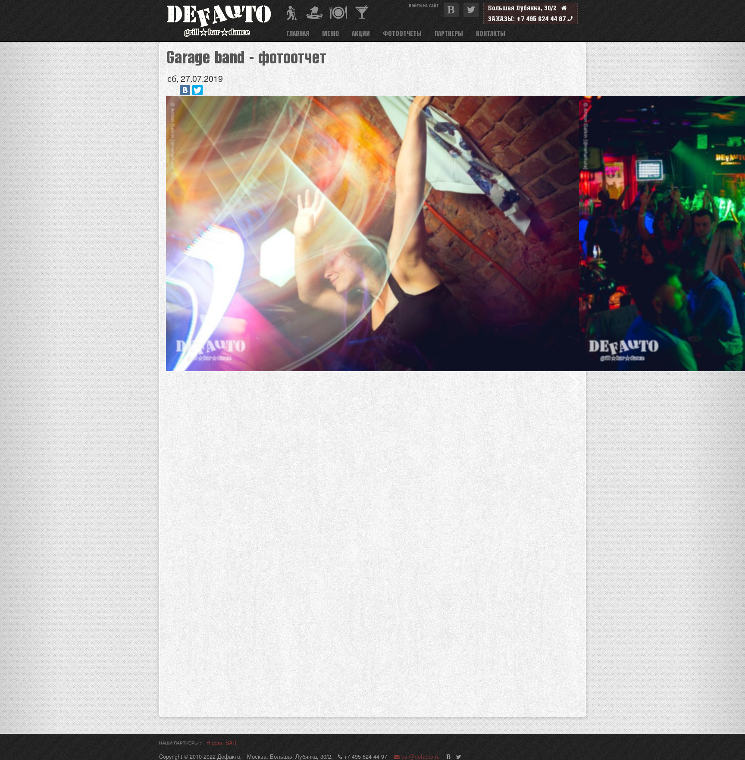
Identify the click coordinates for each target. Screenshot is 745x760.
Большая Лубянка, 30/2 (524, 8)
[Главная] (223, 20)
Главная (297, 33)
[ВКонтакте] (185, 90)
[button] (574, 382)
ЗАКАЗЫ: (501, 18)
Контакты (490, 33)
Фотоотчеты (402, 33)
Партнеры (449, 33)
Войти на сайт (424, 5)
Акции (361, 33)
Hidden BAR (221, 743)
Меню (330, 33)
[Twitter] (197, 90)
